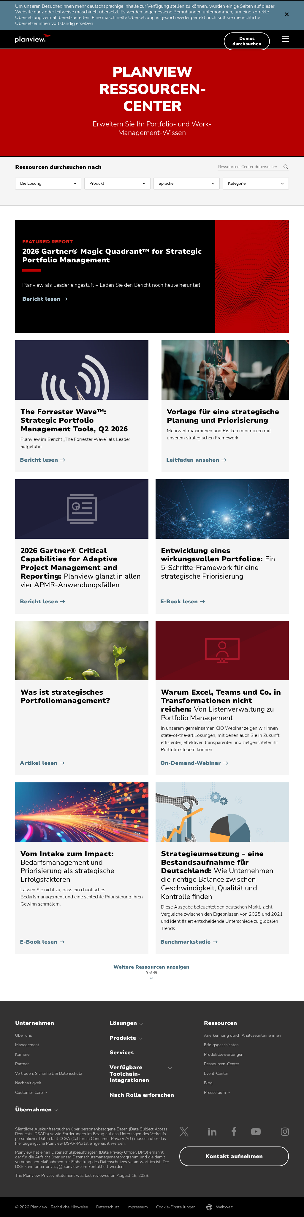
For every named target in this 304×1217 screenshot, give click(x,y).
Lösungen (123, 1023)
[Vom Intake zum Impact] (81, 812)
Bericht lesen (44, 299)
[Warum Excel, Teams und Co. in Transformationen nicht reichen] (222, 650)
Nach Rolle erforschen (142, 1095)
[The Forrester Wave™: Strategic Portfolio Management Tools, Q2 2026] (81, 370)
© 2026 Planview (31, 1207)
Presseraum (215, 1092)
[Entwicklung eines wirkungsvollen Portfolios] (222, 509)
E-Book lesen (182, 601)
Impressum (137, 1207)
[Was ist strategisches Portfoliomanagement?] (81, 650)
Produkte (123, 1037)
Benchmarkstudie (189, 942)
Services (122, 1052)
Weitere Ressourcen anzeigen (151, 970)
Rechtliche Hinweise (69, 1207)
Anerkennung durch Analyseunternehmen (242, 1035)
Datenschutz (107, 1207)
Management (27, 1045)
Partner (22, 1064)
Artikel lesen (42, 763)
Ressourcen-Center (221, 1064)
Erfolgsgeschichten (221, 1045)
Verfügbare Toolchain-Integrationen (129, 1074)
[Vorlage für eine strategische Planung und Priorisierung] (225, 370)
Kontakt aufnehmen (234, 1156)
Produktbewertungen (223, 1054)
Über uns (23, 1035)
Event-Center (216, 1073)
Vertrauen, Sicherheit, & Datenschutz (48, 1073)
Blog (208, 1083)
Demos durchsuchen (247, 41)
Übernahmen (33, 1109)
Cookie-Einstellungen (176, 1207)
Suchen (284, 167)
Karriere (22, 1054)
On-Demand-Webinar (194, 763)
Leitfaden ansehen (196, 460)
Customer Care (29, 1092)
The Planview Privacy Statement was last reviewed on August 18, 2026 (81, 1175)
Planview (33, 38)
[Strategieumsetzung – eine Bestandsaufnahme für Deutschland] (222, 812)
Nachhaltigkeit (28, 1083)
